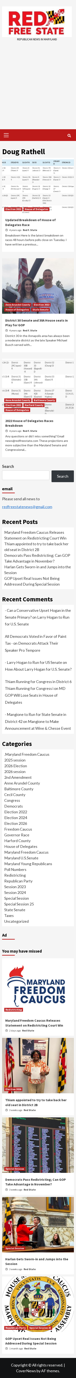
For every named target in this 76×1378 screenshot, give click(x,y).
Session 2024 (15, 892)
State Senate (41, 309)
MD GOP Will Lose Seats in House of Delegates (35, 695)
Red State (28, 1030)
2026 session (15, 771)
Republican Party (18, 881)
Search (8, 466)
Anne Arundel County (17, 304)
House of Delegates (36, 209)
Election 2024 (15, 817)
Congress (12, 800)
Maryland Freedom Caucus (26, 852)
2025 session (15, 760)
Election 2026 (15, 823)
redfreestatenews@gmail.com (27, 506)
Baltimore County (44, 400)
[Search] (69, 136)
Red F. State (30, 230)
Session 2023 (15, 886)
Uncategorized (16, 921)
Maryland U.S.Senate (21, 858)
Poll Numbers (15, 869)
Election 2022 (13, 209)
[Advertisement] (38, 82)
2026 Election (15, 765)
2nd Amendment (18, 777)
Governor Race (16, 835)
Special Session (16, 898)
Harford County (34, 405)
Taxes (9, 915)
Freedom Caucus (18, 829)
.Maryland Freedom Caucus (26, 754)
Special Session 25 (19, 904)
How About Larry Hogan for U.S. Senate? (38, 669)
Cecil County (14, 794)
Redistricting (15, 875)
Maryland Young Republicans (28, 863)
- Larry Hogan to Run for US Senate (33, 662)
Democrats (13, 806)
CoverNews (26, 1370)
